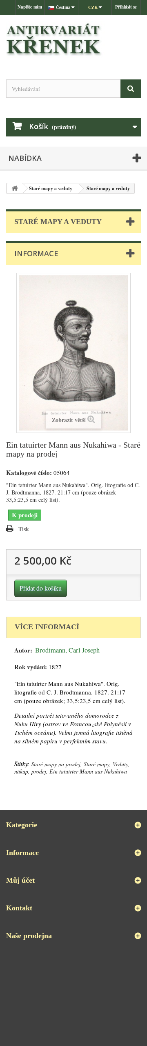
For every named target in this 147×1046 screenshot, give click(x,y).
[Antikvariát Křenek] (73, 40)
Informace (36, 253)
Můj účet (20, 880)
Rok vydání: (30, 667)
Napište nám (30, 7)
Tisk (23, 529)
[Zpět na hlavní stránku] (14, 188)
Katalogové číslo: (29, 472)
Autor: (23, 650)
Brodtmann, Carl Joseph (67, 650)
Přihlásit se (126, 7)
